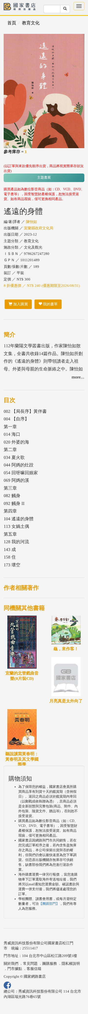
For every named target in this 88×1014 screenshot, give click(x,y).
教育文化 (31, 22)
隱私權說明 (71, 964)
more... (78, 377)
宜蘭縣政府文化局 (38, 228)
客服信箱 (34, 969)
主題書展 (44, 177)
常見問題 (30, 964)
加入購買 (20, 304)
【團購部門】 (49, 904)
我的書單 (50, 304)
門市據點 (14, 969)
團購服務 (49, 964)
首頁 (11, 22)
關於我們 (11, 964)
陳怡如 (31, 222)
